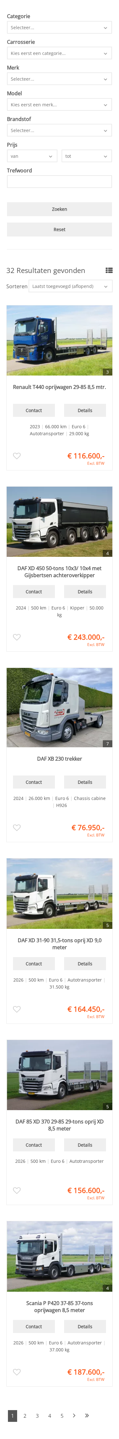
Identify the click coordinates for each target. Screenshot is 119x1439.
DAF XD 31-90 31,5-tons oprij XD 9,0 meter (60, 944)
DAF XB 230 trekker (59, 758)
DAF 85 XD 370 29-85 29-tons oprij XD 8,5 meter (60, 1125)
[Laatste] (87, 1416)
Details (85, 410)
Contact (34, 410)
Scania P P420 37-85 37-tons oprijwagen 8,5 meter (59, 1307)
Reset (59, 229)
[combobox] (59, 27)
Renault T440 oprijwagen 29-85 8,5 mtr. (59, 386)
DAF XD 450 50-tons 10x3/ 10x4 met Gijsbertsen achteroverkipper (59, 572)
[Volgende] (74, 1416)
